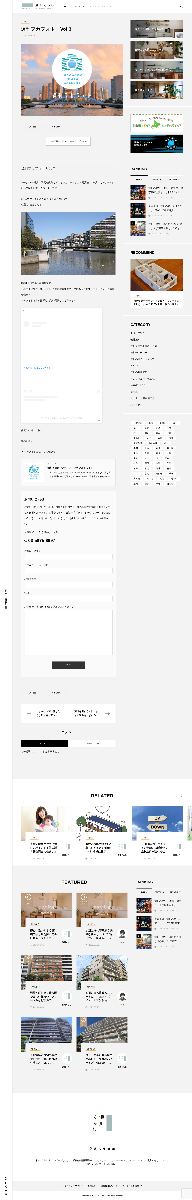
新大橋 (170, 448)
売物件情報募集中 (83, 1160)
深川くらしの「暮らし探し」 (102, 1163)
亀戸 (136, 468)
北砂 (147, 448)
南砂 (147, 483)
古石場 (137, 478)
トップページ (43, 1160)
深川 (136, 473)
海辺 (158, 448)
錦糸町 (163, 423)
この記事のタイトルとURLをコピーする (68, 141)
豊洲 (136, 483)
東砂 (136, 453)
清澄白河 (138, 443)
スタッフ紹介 (137, 333)
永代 (147, 473)
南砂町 (159, 473)
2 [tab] (157, 288)
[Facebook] (104, 1148)
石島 (160, 438)
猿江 (147, 458)
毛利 (136, 448)
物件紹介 (135, 339)
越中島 (174, 478)
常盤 (136, 458)
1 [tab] (154, 288)
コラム (167, 233)
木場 (147, 468)
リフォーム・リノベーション (126, 1160)
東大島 (150, 478)
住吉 (169, 428)
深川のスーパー (138, 352)
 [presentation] (179, 795)
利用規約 (92, 1186)
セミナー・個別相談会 (142, 398)
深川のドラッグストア (142, 359)
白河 (147, 453)
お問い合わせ (61, 1160)
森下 (175, 423)
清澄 (171, 438)
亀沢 (147, 428)
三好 (167, 458)
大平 (149, 438)
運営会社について (109, 1186)
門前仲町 (138, 423)
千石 (171, 473)
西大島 (170, 483)
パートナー (136, 405)
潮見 (147, 433)
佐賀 (158, 463)
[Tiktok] (95, 1148)
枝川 (136, 433)
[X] (5, 1186)
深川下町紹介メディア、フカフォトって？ (70, 467)
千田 (158, 483)
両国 (147, 463)
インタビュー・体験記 (142, 378)
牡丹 (136, 463)
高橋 (151, 423)
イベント (168, 197)
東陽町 (137, 438)
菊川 (158, 468)
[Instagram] (5, 1178)
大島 (169, 453)
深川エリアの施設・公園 (143, 346)
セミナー (102, 1160)
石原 (169, 468)
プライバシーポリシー (87, 512)
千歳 (169, 463)
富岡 (162, 478)
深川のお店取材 (138, 372)
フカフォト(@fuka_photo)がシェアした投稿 (61, 418)
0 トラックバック (92, 744)
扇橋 (158, 453)
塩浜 (158, 433)
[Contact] (5, 1194)
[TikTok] (5, 1182)
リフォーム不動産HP (132, 1186)
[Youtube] (5, 1190)
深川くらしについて (157, 1160)
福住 (136, 428)
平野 (169, 433)
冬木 (166, 443)
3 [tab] (159, 288)
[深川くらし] (38, 6)
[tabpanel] (156, 283)
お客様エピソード (140, 385)
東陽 (158, 428)
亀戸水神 (153, 443)
